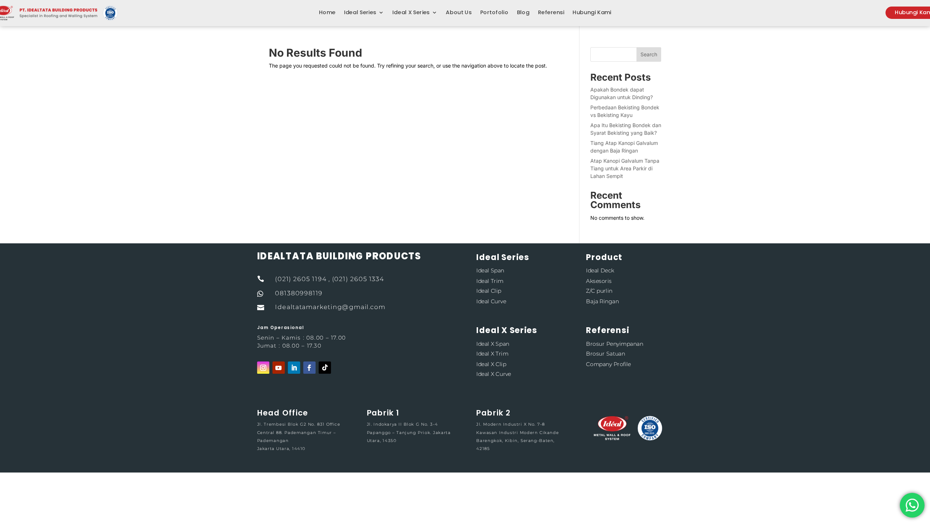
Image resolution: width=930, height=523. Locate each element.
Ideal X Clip (491, 363)
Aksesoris (598, 280)
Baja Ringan (602, 301)
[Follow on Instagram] (263, 367)
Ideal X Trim (492, 353)
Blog (523, 12)
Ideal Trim (489, 280)
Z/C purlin (599, 291)
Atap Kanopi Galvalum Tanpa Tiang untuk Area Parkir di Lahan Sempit (624, 168)
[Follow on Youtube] (278, 367)
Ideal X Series (411, 12)
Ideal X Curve (493, 374)
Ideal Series (360, 12)
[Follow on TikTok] (325, 367)
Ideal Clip (488, 291)
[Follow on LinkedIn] (294, 367)
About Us (459, 12)
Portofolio (494, 12)
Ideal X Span (492, 343)
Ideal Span (490, 270)
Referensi (551, 12)
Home (327, 12)
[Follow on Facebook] (309, 367)
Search (648, 54)
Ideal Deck (600, 270)
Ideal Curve (491, 301)
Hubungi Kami (592, 12)
